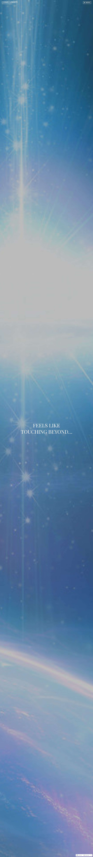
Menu (87, 2)
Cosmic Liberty (10, 2)
